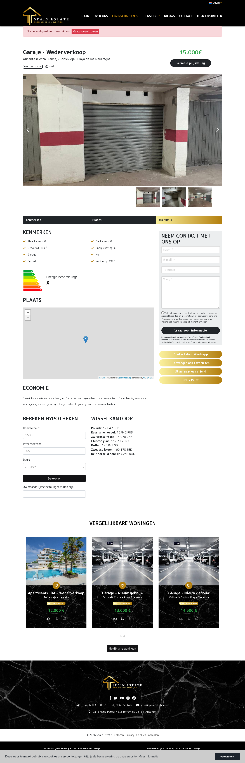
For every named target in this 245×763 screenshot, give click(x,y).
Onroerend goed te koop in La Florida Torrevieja (173, 748)
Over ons (100, 16)
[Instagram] (128, 698)
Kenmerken (33, 220)
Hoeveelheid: (31, 428)
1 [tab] (121, 636)
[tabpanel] (56, 584)
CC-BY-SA (147, 377)
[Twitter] (115, 698)
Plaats (97, 220)
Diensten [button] (150, 16)
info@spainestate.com (154, 705)
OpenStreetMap (124, 377)
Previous (27, 130)
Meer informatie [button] (148, 756)
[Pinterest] (134, 698)
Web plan (153, 735)
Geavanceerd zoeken (85, 31)
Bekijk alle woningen (122, 648)
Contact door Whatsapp (190, 354)
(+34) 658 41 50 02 (94, 705)
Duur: (26, 460)
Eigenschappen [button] (124, 16)
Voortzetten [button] (227, 756)
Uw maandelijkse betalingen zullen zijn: (48, 487)
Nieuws (169, 16)
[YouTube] (122, 698)
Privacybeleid (167, 319)
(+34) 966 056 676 (120, 705)
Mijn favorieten (209, 16)
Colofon (119, 735)
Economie (165, 220)
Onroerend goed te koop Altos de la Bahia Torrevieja (71, 748)
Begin (85, 16)
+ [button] (28, 312)
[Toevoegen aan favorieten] (56, 585)
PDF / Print (191, 380)
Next (217, 130)
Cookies (141, 735)
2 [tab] (124, 636)
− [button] (28, 317)
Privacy (130, 735)
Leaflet (102, 377)
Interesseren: (32, 444)
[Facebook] (110, 698)
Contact (186, 16)
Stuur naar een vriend (190, 371)
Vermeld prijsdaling (190, 63)
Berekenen (54, 478)
